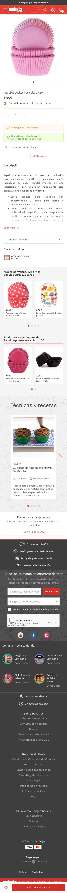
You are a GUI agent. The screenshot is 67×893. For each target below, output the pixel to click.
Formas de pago (33, 764)
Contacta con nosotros (33, 723)
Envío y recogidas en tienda (34, 769)
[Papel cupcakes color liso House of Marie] (18, 365)
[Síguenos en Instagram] (46, 635)
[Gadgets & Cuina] (15, 11)
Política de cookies (33, 791)
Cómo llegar (21, 663)
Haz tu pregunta (33, 532)
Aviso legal (33, 780)
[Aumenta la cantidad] (24, 115)
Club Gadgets (33, 815)
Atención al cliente (33, 754)
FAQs (34, 796)
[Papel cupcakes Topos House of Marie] (18, 299)
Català (23, 872)
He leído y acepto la (35, 609)
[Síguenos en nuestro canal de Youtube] (20, 635)
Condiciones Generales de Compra (33, 759)
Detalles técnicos (17, 239)
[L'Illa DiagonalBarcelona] (39, 659)
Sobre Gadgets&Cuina (33, 718)
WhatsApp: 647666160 (35, 739)
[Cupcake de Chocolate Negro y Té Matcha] (33, 437)
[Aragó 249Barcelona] (8, 659)
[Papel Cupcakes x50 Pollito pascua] (49, 299)
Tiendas (33, 729)
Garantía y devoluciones (33, 775)
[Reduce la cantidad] (8, 115)
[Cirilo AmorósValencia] (8, 679)
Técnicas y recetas (33, 826)
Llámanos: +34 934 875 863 (34, 734)
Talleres (33, 821)
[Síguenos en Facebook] (33, 635)
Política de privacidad (47, 609)
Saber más (20, 315)
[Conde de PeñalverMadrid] (39, 679)
